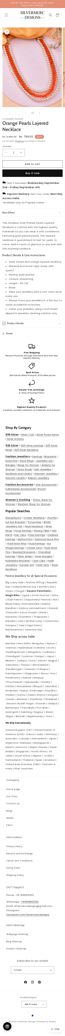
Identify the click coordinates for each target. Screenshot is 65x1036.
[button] (6, 15)
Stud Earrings (36, 543)
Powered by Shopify (46, 1021)
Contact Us (13, 803)
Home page (13, 789)
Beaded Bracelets (24, 552)
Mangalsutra (13, 517)
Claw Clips (38, 560)
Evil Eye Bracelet (16, 522)
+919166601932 (30, 901)
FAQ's (9, 825)
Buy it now (33, 173)
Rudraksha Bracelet (18, 560)
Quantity (6, 146)
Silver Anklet (25, 556)
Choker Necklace (34, 517)
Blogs (9, 810)
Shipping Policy (15, 875)
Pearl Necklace (34, 526)
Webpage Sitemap (17, 934)
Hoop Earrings (23, 530)
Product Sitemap (16, 948)
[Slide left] (25, 113)
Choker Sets (34, 547)
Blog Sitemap (14, 941)
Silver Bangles (43, 556)
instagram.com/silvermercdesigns (28, 914)
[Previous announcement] (5, 4)
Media (9, 818)
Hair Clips (20, 535)
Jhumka (52, 517)
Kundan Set (27, 565)
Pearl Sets (42, 565)
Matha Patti (25, 539)
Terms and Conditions (19, 860)
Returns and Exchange (19, 853)
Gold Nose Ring (16, 543)
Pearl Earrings (36, 535)
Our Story (12, 796)
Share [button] (9, 333)
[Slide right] (39, 113)
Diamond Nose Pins (47, 539)
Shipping (19, 141)
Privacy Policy (14, 846)
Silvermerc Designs (26, 1021)
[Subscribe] (50, 970)
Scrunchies (34, 522)
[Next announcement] (59, 4)
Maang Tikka (41, 530)
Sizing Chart (13, 867)
